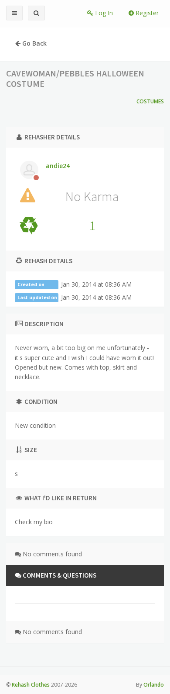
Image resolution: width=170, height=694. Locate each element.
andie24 (58, 166)
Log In (103, 13)
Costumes (150, 101)
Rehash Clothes (31, 684)
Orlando (153, 684)
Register (146, 13)
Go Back (33, 43)
